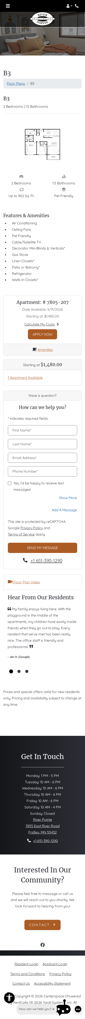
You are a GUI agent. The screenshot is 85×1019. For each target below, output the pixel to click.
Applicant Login (54, 964)
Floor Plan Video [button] (26, 582)
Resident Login (26, 964)
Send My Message (42, 548)
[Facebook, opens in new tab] (43, 945)
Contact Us (21, 983)
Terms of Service (21, 534)
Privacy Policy (31, 527)
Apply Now (45, 334)
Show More (68, 497)
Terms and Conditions (27, 973)
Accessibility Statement (52, 983)
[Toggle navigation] (7, 6)
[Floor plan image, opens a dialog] (42, 144)
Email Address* (24, 458)
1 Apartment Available (25, 377)
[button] (69, 6)
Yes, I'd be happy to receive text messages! (39, 486)
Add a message (64, 510)
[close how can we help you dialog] (53, 1009)
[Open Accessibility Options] (9, 999)
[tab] (11, 671)
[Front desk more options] (78, 1009)
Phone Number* (25, 471)
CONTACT (40, 925)
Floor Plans (16, 83)
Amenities (45, 349)
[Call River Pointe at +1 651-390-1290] (77, 6)
